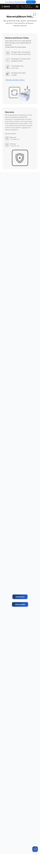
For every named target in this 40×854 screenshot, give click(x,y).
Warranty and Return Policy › (15, 80)
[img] (23, 7)
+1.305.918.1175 (14, 139)
